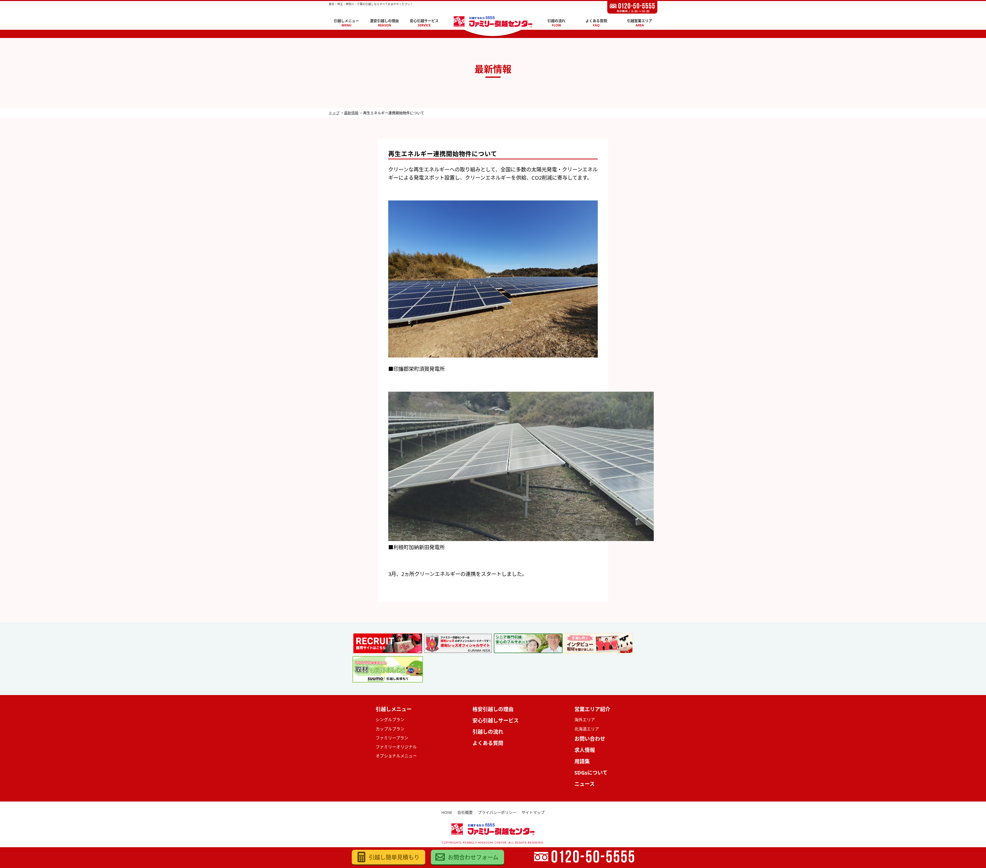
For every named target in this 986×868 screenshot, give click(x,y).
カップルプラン (390, 729)
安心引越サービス (424, 23)
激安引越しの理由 (384, 23)
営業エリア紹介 (592, 709)
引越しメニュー (346, 23)
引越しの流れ (487, 731)
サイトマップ (533, 812)
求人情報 (584, 750)
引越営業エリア (639, 23)
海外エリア (584, 719)
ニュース (584, 783)
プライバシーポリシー (497, 812)
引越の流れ (556, 23)
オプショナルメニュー (396, 756)
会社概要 (465, 812)
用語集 (582, 761)
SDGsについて (591, 772)
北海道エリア (586, 729)
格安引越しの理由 (493, 709)
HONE (446, 812)
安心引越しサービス (495, 720)
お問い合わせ (589, 738)
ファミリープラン (392, 738)
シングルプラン (390, 719)
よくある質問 (596, 23)
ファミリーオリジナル (396, 747)
